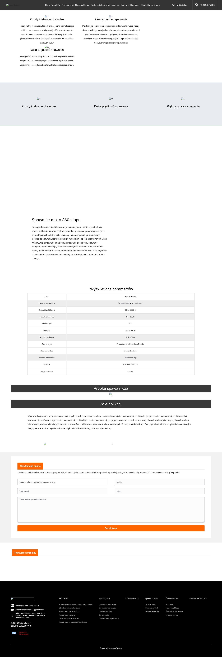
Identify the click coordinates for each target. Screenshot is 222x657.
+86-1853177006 (207, 5)
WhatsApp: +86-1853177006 (27, 606)
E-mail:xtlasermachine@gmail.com (30, 610)
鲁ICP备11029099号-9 (21, 626)
